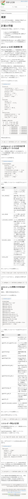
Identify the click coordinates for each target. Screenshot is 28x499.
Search (13, 6)
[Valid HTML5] (23, 494)
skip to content (24, 1)
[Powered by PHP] (17, 494)
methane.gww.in (7, 298)
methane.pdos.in (7, 446)
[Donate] (11, 494)
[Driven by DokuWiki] (17, 495)
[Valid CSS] (11, 495)
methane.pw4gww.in (8, 161)
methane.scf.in (6, 84)
